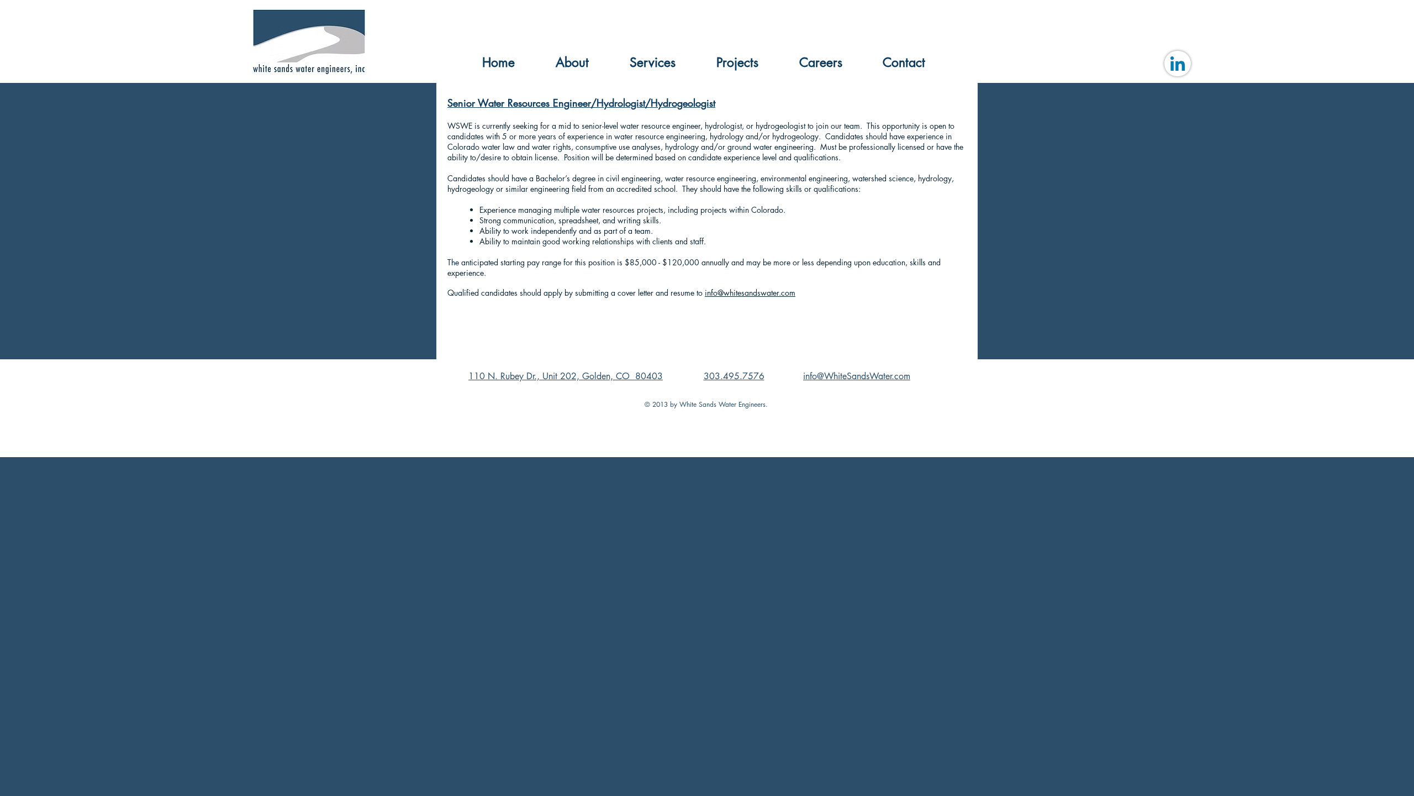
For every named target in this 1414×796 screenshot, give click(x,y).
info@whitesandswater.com (750, 292)
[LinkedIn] (1177, 63)
